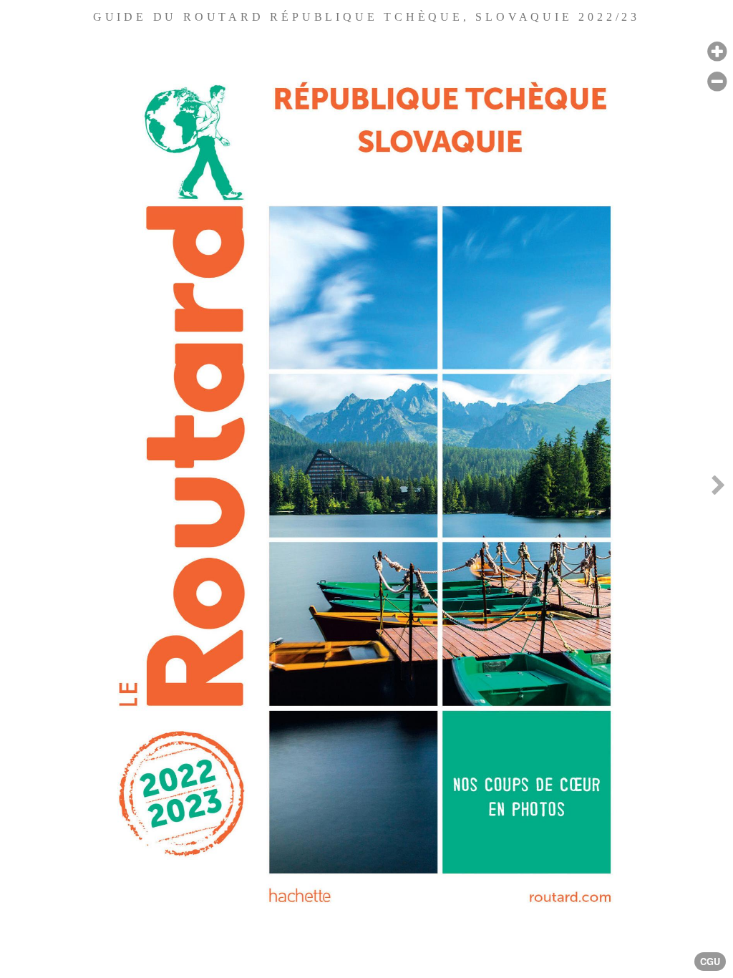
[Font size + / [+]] (717, 52)
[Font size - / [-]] (717, 82)
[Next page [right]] (718, 489)
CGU (710, 961)
